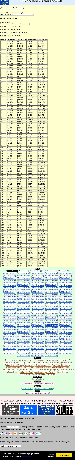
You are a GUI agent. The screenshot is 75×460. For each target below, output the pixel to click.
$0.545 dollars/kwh (23, 313)
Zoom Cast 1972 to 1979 (9, 370)
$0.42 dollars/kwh (23, 301)
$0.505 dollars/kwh (51, 308)
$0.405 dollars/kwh (51, 299)
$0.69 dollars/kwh (9, 327)
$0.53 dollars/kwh (51, 311)
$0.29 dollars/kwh (9, 290)
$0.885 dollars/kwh (65, 344)
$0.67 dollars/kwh (23, 325)
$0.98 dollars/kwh (51, 353)
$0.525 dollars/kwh (37, 311)
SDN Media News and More (44, 388)
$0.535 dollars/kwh (65, 311)
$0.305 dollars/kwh (51, 290)
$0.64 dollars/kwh (9, 322)
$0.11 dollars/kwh (62, 271)
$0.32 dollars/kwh (23, 292)
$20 (15, 433)
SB (33, 1)
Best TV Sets (23, 372)
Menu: (37, 268)
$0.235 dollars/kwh (65, 283)
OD (37, 1)
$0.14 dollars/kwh (9, 275)
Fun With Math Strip (26, 374)
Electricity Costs (20, 13)
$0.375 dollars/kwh (37, 297)
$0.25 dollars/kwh (37, 285)
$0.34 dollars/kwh (9, 294)
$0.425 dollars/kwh (37, 301)
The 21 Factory (28, 367)
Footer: (37, 391)
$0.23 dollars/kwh (51, 283)
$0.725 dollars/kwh (37, 330)
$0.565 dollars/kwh (9, 315)
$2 (1, 433)
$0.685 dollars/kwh (65, 325)
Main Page (23, 271)
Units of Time (20, 362)
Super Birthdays (44, 393)
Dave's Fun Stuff (37, 379)
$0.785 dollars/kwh (65, 334)
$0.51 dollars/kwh (65, 308)
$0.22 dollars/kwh (23, 283)
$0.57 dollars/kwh (23, 315)
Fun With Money (54, 362)
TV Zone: (37, 381)
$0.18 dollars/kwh (51, 278)
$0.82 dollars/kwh (23, 339)
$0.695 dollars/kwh (23, 327)
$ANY (38, 433)
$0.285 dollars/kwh (65, 287)
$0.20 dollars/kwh (37, 280)
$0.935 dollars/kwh (65, 348)
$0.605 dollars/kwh (51, 318)
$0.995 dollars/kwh (37, 355)
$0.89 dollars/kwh (9, 346)
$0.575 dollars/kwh (37, 315)
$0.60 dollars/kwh (37, 318)
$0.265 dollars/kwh (9, 287)
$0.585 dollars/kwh (65, 315)
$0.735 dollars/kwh (65, 330)
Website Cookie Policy (10, 446)
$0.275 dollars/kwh (37, 287)
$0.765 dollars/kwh (9, 334)
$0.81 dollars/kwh (65, 337)
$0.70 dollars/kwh (37, 327)
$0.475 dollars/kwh (37, 306)
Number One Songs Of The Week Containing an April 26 (39, 370)
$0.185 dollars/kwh (65, 278)
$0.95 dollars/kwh (37, 351)
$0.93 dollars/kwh (51, 348)
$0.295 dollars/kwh (23, 290)
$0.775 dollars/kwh (37, 334)
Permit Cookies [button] (64, 455)
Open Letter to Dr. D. (67, 370)
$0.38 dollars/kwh (51, 297)
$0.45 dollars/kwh (37, 304)
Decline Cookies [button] (51, 455)
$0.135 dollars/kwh (65, 273)
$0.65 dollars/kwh (37, 322)
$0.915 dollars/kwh (9, 348)
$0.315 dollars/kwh (9, 292)
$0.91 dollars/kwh (65, 346)
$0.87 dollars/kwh (23, 344)
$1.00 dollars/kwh (51, 355)
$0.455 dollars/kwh (51, 304)
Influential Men (12, 372)
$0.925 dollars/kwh (37, 348)
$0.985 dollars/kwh (65, 353)
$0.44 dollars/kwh (9, 304)
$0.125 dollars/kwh (37, 273)
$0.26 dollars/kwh (65, 285)
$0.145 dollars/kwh (23, 275)
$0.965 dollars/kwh (9, 353)
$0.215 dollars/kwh (9, 283)
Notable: (37, 386)
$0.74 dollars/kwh (9, 332)
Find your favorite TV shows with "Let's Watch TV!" (37, 384)
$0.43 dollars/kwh (51, 301)
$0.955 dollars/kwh (51, 351)
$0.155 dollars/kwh (51, 275)
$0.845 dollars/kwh (23, 341)
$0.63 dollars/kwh (51, 320)
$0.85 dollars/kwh (37, 341)
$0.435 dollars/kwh (65, 301)
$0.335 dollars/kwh (65, 292)
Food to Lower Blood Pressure (36, 362)
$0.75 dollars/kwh (37, 332)
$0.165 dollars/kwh (9, 278)
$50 (20, 433)
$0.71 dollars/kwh (65, 327)
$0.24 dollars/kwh (9, 285)
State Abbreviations (63, 365)
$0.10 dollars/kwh (34, 271)
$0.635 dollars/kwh (65, 320)
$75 (25, 433)
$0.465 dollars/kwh (9, 306)
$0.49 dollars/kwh (9, 308)
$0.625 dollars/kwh (37, 320)
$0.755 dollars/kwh (51, 332)
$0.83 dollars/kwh (51, 339)
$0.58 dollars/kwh (51, 315)
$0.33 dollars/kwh (51, 292)
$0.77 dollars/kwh (23, 334)
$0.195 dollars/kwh (23, 280)
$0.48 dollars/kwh (51, 306)
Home (24, 1)
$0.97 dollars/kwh (23, 353)
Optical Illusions (10, 365)
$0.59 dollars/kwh (9, 318)
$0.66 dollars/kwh (65, 322)
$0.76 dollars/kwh (65, 332)
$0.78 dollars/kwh (51, 334)
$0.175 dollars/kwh (37, 278)
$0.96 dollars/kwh (65, 351)
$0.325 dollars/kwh (37, 292)
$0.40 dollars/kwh (37, 299)
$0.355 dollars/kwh (51, 294)
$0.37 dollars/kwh (23, 297)
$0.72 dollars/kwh (23, 330)
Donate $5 (58, 1)
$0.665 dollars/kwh (9, 325)
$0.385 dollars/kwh (65, 297)
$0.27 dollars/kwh (23, 287)
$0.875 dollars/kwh (37, 344)
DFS (29, 1)
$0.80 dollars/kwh (37, 337)
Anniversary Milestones (61, 367)
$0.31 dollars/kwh (65, 290)
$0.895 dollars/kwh (23, 346)
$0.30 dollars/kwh (37, 290)
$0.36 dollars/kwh (65, 294)
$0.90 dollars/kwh (37, 346)
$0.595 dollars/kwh (23, 318)
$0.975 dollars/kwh (37, 353)
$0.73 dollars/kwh (51, 330)
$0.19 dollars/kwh (9, 280)
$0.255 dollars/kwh (51, 285)
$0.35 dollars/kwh (37, 294)
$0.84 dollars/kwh (9, 341)
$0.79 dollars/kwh (9, 337)
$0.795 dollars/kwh (23, 337)
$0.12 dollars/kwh (23, 273)
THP (51, 1)
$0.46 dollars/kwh (65, 304)
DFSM (46, 1)
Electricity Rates (66, 362)
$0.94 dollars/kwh (9, 351)
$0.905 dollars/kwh (51, 346)
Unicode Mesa (40, 374)
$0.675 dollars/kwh (37, 325)
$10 (10, 433)
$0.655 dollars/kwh (51, 322)
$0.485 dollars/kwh (65, 306)
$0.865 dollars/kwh (9, 344)
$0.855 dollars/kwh (51, 341)
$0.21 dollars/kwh (65, 280)
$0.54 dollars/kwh (9, 313)
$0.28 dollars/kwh (51, 287)
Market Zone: (37, 377)
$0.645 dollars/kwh (23, 322)
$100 (31, 433)
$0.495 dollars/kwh (23, 308)
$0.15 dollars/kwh (37, 275)
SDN (41, 1)
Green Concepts (28, 360)
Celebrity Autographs (25, 365)
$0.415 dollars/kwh (9, 301)
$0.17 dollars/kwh (23, 278)
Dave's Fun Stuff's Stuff (13, 360)
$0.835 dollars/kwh (65, 339)
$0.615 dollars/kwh (9, 320)
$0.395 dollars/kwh (23, 299)
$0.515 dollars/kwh (9, 311)
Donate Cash (13, 427)
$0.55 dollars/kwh (37, 313)
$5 (6, 433)
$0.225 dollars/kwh (37, 283)
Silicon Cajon (50, 374)
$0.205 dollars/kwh (51, 280)
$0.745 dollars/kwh (23, 332)
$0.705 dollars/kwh (51, 327)
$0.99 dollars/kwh (23, 355)
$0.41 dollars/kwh (65, 299)
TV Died (52, 365)
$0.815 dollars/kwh (9, 339)
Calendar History (8, 362)
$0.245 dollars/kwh (23, 285)
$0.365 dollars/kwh (9, 297)
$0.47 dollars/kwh (23, 306)
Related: (37, 358)
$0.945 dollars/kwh (23, 351)
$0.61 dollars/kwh (65, 318)
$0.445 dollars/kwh (23, 304)
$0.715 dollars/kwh (9, 330)
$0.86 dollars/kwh (65, 341)
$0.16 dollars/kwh (65, 275)
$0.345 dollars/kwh (23, 294)
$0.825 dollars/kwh (37, 339)
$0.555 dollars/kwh (51, 313)
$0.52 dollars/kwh (23, 311)
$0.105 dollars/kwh (48, 271)
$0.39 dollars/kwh (9, 299)
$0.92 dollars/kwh (23, 348)
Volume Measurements (14, 367)
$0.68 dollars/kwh (51, 325)
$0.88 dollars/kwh (51, 344)
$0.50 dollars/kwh (37, 308)
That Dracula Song (35, 372)
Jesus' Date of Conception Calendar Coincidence (52, 360)
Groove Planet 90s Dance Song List (55, 372)
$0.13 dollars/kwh (51, 273)
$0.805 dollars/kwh (51, 337)
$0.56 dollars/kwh (65, 313)
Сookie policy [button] (27, 456)
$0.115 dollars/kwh (9, 273)
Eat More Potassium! (40, 365)
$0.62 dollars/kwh (23, 320)
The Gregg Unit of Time (43, 367)
